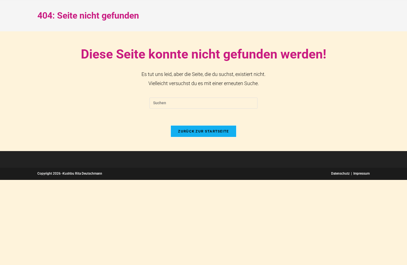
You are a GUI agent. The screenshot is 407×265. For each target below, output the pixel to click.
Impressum (361, 173)
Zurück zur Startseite (203, 131)
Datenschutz (340, 173)
